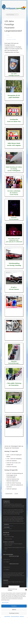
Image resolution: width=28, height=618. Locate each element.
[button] (26, 589)
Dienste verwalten (5, 602)
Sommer (16, 493)
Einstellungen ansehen (14, 613)
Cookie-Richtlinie (7, 616)
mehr (4, 551)
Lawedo (8, 35)
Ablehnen (14, 609)
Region (15, 39)
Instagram (10, 528)
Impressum (22, 616)
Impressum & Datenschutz (8, 525)
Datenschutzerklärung (15, 616)
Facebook (5, 528)
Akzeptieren (14, 606)
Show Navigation (21, 12)
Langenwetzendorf (10, 39)
